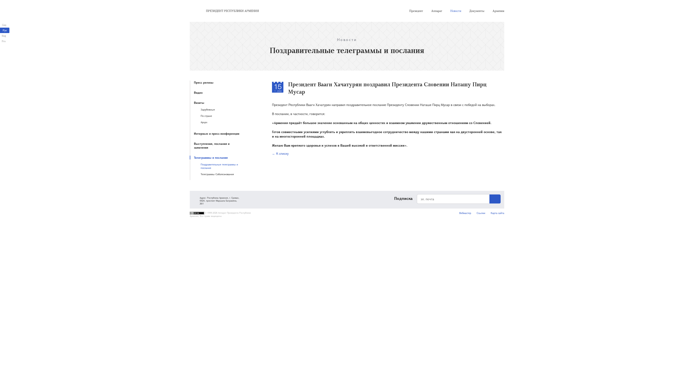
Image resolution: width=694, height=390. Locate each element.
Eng (4, 35)
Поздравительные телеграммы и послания (219, 166)
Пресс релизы (203, 82)
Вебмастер (465, 213)
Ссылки (481, 213)
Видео (198, 92)
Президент (416, 11)
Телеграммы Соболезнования (217, 174)
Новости (455, 11)
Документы (476, 11)
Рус (5, 30)
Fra (4, 41)
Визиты (199, 103)
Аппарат (436, 11)
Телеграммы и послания (211, 157)
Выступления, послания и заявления (212, 145)
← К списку (280, 153)
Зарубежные (208, 109)
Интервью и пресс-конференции (216, 133)
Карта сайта (497, 213)
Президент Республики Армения (232, 11)
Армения (498, 11)
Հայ (4, 25)
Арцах (204, 122)
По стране (206, 116)
